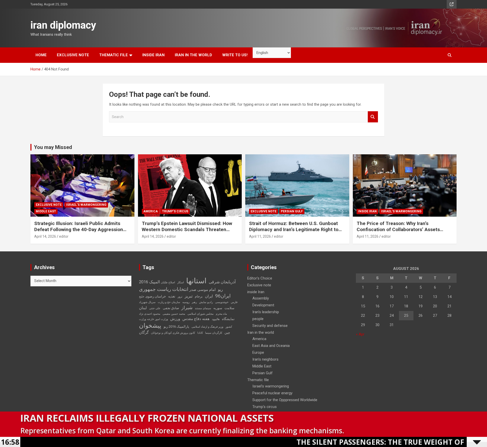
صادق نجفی (171, 308)
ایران (209, 296)
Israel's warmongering (86, 205)
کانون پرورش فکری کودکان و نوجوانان (173, 332)
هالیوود (216, 319)
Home (41, 55)
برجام (199, 296)
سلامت (229, 308)
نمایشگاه (228, 319)
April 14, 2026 (45, 236)
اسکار (180, 282)
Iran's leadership (265, 312)
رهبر (194, 302)
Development (263, 305)
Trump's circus (175, 211)
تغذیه (171, 296)
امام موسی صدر (202, 289)
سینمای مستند (203, 308)
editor (63, 236)
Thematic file (113, 55)
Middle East (46, 211)
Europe (258, 352)
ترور (180, 296)
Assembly (260, 298)
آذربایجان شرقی (222, 282)
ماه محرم (221, 313)
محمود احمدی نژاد (149, 313)
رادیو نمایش (206, 302)
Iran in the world (193, 55)
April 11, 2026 (260, 236)
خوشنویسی (222, 302)
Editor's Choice (259, 278)
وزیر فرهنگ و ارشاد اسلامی (207, 326)
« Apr (360, 334)
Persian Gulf (292, 211)
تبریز (189, 296)
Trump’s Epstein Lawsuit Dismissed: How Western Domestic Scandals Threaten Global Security (187, 229)
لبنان (143, 308)
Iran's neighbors (265, 359)
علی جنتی (155, 308)
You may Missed (53, 147)
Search (373, 117)
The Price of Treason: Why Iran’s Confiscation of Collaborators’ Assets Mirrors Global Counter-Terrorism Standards (398, 232)
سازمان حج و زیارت (169, 302)
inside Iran (153, 55)
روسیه (185, 302)
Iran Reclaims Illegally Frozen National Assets (147, 417)
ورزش (175, 318)
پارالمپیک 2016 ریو (176, 326)
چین (227, 332)
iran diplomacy (63, 25)
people (258, 318)
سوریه (217, 308)
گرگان (144, 332)
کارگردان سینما (213, 332)
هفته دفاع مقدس (196, 318)
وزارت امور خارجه (157, 319)
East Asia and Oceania (271, 345)
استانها (196, 280)
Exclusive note (73, 55)
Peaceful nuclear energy (272, 393)
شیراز (187, 307)
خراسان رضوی (155, 296)
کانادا (200, 332)
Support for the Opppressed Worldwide (284, 400)
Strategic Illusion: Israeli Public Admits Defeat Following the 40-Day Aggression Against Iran (78, 229)
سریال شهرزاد (147, 302)
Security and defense (270, 325)
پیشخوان (150, 325)
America (150, 211)
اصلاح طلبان (168, 282)
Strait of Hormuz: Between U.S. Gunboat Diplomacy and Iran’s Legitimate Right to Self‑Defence (293, 229)
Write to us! (235, 55)
